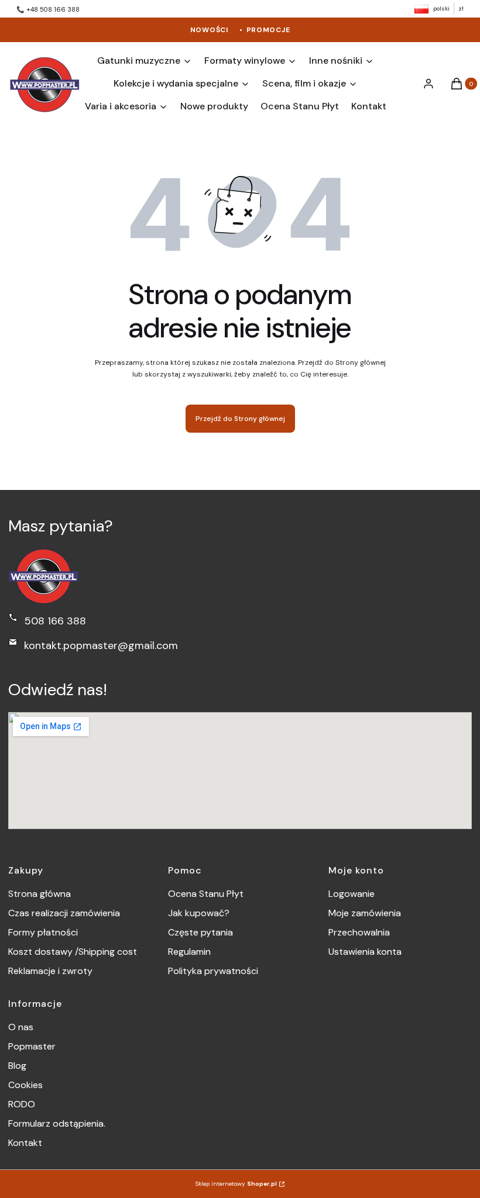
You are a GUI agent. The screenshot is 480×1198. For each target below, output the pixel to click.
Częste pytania (200, 932)
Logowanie (351, 894)
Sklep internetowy (236, 1183)
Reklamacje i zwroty (50, 971)
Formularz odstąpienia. (56, 1123)
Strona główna (39, 894)
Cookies (25, 1085)
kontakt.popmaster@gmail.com (101, 645)
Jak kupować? (198, 913)
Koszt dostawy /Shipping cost (72, 951)
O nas (20, 1027)
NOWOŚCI (209, 29)
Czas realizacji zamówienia (64, 913)
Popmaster (32, 1046)
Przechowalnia (359, 932)
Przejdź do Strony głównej (240, 418)
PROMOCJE (268, 29)
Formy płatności (43, 932)
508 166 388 (55, 621)
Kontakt (25, 1143)
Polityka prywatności (213, 971)
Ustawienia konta (365, 951)
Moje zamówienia (364, 913)
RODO (21, 1104)
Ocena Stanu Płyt (206, 894)
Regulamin (189, 951)
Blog (17, 1065)
